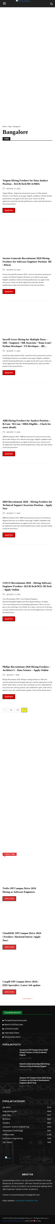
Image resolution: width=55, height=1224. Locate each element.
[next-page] (8, 1091)
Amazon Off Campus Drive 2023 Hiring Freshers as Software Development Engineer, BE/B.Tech (35, 1080)
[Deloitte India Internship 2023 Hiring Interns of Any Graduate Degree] (10, 1068)
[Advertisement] (27, 36)
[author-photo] (4, 188)
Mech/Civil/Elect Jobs (14, 1024)
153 (17, 710)
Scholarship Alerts (12, 1037)
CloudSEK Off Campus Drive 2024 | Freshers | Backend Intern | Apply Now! (22, 937)
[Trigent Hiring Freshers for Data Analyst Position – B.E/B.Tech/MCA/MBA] (27, 159)
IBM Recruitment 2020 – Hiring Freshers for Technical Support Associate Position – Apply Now (27, 505)
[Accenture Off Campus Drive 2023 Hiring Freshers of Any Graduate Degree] (10, 1054)
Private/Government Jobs (16, 1020)
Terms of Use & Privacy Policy (13, 1221)
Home (5, 126)
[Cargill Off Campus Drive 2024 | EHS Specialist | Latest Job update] (27, 968)
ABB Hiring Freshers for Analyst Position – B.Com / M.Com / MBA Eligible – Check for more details (27, 424)
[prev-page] (5, 710)
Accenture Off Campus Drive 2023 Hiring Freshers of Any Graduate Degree (34, 1052)
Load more (26, 998)
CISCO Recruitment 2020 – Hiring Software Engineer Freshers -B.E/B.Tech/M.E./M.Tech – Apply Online (27, 586)
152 (11, 710)
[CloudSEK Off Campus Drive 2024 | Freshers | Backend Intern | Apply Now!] (27, 919)
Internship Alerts (12, 1032)
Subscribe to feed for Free (26, 1200)
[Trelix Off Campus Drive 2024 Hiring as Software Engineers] (27, 874)
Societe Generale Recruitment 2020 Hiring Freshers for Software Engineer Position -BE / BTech (27, 261)
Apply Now (9, 210)
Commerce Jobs (11, 1028)
